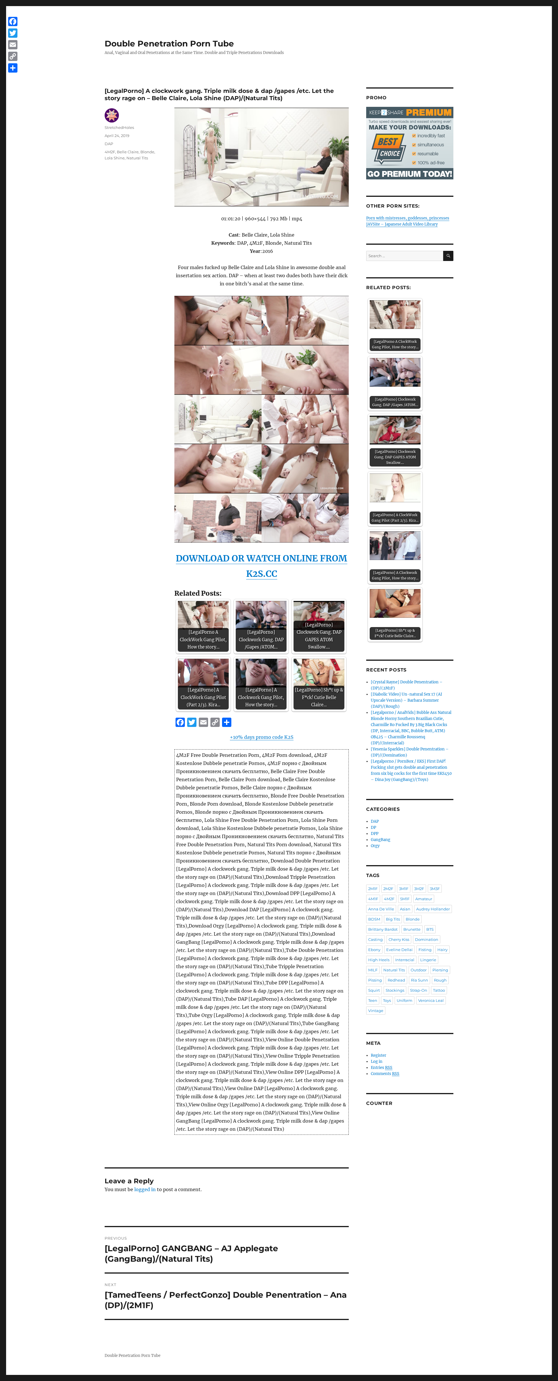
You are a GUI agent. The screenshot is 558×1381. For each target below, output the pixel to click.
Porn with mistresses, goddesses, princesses (407, 218)
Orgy (375, 845)
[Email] (13, 45)
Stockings (395, 990)
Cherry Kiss (399, 939)
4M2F (110, 152)
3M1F (403, 888)
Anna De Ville (381, 909)
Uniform (404, 1000)
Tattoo (439, 990)
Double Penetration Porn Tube (169, 43)
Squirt (374, 990)
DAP (109, 143)
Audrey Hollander (433, 909)
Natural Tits (137, 158)
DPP (374, 833)
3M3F (435, 888)
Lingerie (428, 959)
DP (373, 827)
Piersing (440, 970)
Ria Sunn (419, 980)
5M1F (404, 898)
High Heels (378, 959)
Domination (426, 939)
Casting (375, 939)
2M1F (373, 888)
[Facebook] (13, 21)
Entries (381, 1067)
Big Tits (393, 919)
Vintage (375, 1010)
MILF (373, 970)
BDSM (374, 919)
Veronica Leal (431, 1000)
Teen (372, 1000)
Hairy (442, 949)
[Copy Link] (13, 56)
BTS (430, 929)
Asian (405, 909)
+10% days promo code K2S (262, 737)
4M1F (373, 898)
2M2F (388, 888)
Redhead (396, 980)
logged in (145, 1189)
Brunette (412, 929)
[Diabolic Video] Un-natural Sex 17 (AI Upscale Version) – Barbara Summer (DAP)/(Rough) (406, 700)
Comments (385, 1073)
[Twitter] (13, 33)
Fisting (425, 949)
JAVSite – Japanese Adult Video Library (402, 224)
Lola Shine (115, 158)
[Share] (13, 68)
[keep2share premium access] (409, 143)
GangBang (380, 839)
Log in (376, 1061)
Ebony (374, 949)
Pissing (375, 980)
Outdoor (419, 970)
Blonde (147, 152)
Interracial (404, 959)
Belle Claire (128, 152)
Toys (387, 1000)
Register (378, 1055)
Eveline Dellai (399, 949)
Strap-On (418, 990)
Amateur (423, 898)
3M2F (419, 888)
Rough (440, 980)
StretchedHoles (119, 127)
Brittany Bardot (383, 929)
